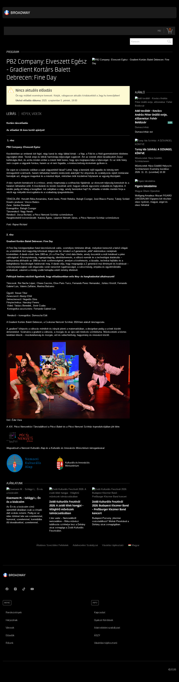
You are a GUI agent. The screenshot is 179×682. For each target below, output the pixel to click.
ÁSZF (97, 635)
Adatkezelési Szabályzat (85, 545)
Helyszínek (12, 620)
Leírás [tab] (11, 114)
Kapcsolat (99, 612)
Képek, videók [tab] (32, 114)
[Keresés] (169, 41)
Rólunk (9, 643)
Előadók (10, 635)
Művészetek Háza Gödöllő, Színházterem (148, 160)
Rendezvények (14, 612)
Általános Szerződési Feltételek (52, 545)
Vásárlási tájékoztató (112, 545)
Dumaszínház (142, 127)
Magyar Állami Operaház (147, 191)
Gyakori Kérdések (103, 620)
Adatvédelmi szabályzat (107, 627)
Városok (10, 627)
